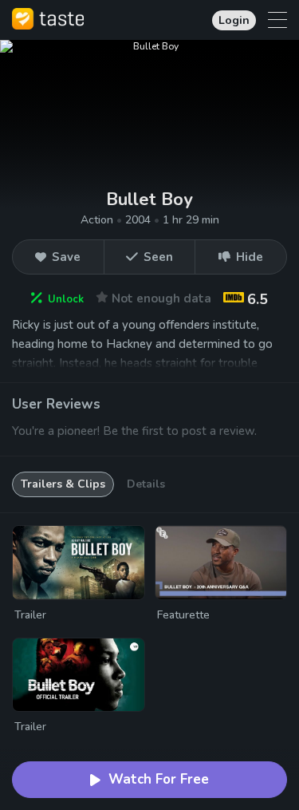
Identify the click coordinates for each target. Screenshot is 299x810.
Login (234, 20)
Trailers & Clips (63, 484)
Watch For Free (158, 779)
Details (146, 484)
